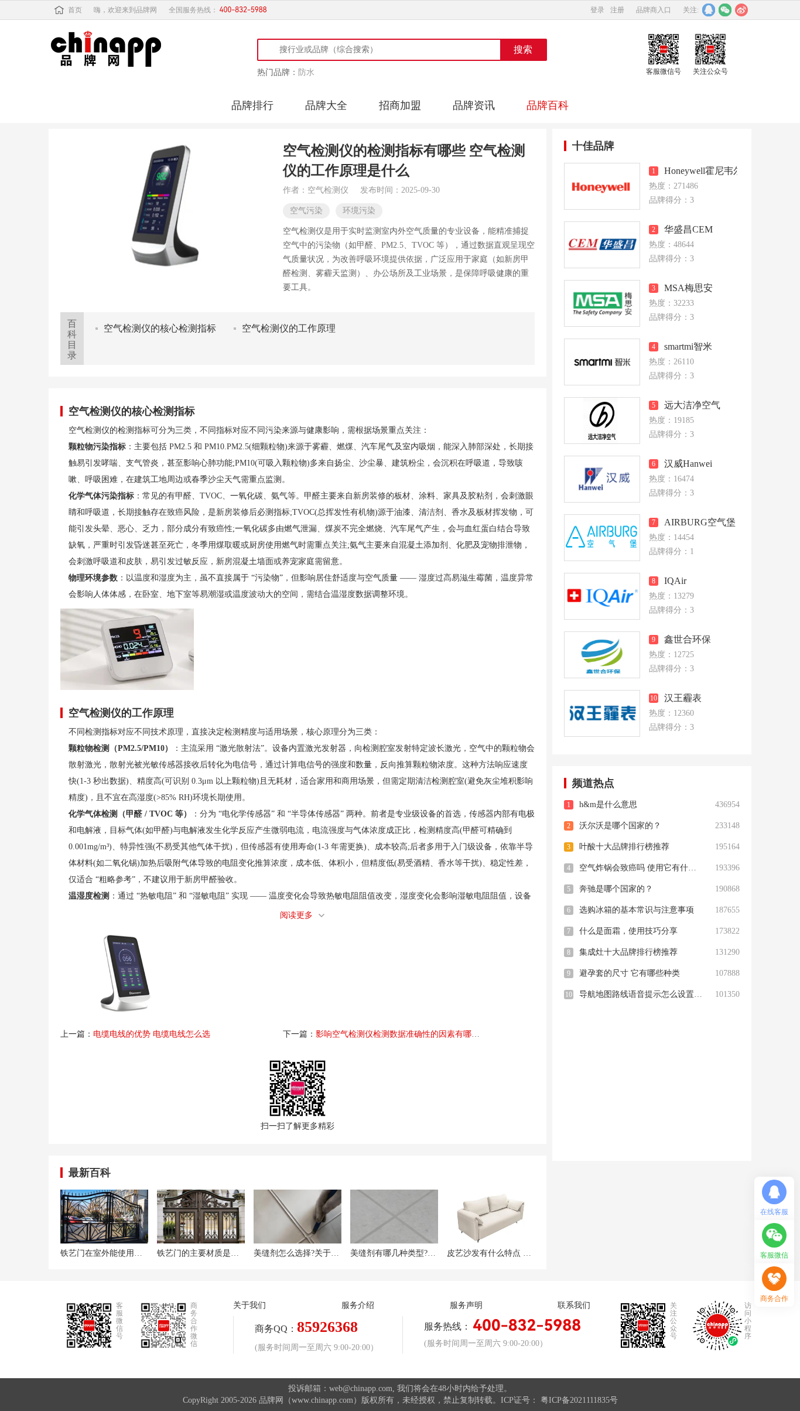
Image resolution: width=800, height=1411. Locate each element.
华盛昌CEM (688, 229)
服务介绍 (357, 1305)
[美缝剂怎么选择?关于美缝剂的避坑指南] (297, 1216)
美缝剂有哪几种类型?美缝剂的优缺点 (394, 1253)
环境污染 (359, 210)
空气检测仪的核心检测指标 (160, 328)
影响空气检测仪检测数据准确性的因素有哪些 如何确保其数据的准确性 (444, 1034)
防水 (306, 72)
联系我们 (574, 1305)
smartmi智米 (688, 346)
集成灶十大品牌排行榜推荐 (628, 952)
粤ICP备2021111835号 (579, 1400)
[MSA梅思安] (602, 303)
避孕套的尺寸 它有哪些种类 (629, 973)
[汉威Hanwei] (602, 479)
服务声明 (466, 1305)
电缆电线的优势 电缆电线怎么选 (151, 1034)
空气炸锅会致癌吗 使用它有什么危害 (640, 867)
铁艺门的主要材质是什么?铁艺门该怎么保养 (201, 1253)
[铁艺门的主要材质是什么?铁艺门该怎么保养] (201, 1216)
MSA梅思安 (688, 288)
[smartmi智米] (602, 362)
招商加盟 (400, 105)
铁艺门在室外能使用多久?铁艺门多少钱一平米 (104, 1253)
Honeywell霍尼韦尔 (700, 171)
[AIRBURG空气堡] (602, 537)
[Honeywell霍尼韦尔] (602, 186)
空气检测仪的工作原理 (289, 328)
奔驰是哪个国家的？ (616, 888)
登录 (597, 10)
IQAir (675, 581)
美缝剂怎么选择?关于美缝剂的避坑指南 (297, 1253)
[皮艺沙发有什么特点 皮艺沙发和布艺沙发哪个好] (491, 1216)
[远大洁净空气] (602, 420)
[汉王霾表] (602, 713)
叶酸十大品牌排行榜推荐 (624, 846)
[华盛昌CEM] (602, 244)
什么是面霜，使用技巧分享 (628, 931)
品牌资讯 (474, 105)
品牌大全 (326, 105)
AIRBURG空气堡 (700, 522)
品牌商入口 (653, 10)
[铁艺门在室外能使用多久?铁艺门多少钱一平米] (104, 1216)
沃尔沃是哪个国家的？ (620, 825)
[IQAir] (602, 596)
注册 (617, 10)
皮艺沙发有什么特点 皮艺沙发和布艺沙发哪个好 (491, 1253)
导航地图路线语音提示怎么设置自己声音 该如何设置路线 (640, 994)
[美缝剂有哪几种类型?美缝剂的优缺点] (394, 1216)
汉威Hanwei (688, 464)
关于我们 (249, 1305)
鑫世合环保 (687, 639)
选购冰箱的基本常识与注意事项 (636, 910)
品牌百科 (548, 105)
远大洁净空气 (692, 405)
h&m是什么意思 (608, 804)
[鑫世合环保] (602, 654)
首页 (75, 10)
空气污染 (306, 210)
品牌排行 (252, 105)
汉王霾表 (683, 698)
